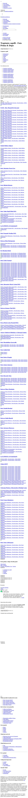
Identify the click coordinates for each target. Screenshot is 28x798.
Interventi (5, 3)
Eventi (4, 763)
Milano (4, 728)
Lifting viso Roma (7, 712)
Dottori (4, 56)
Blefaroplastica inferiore (8, 739)
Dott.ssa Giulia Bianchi (7, 418)
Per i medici (5, 28)
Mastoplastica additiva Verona (9, 718)
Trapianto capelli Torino (8, 81)
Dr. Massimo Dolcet (6, 250)
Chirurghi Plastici (6, 5)
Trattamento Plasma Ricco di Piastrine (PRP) (12, 738)
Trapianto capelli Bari (7, 68)
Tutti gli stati (3, 564)
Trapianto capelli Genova (8, 74)
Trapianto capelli (6, 38)
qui (24, 780)
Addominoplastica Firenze (8, 710)
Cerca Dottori (6, 4)
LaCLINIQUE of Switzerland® (9, 226)
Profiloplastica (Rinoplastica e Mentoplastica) (12, 746)
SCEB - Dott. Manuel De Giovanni (10, 108)
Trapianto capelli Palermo (8, 77)
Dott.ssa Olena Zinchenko (7, 389)
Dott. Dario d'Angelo (6, 357)
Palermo (5, 732)
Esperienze (5, 6)
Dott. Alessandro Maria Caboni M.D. (10, 284)
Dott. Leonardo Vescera (8, 701)
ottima (2, 588)
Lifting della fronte (7, 737)
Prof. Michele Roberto (6, 185)
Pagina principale (6, 37)
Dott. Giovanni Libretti (8, 700)
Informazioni (5, 54)
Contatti (4, 762)
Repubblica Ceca (8, 566)
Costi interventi (6, 772)
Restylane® (5, 747)
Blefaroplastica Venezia (8, 713)
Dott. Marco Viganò (7, 704)
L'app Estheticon (6, 765)
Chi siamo (5, 755)
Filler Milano (5, 719)
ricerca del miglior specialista (20, 85)
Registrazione (6, 26)
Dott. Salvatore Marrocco (7, 428)
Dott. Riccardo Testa (6, 376)
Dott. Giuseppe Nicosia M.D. (9, 703)
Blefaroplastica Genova (8, 721)
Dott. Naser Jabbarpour (7, 542)
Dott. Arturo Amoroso (6, 365)
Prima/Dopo (5, 59)
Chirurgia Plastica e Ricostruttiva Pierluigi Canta (14, 488)
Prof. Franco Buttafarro (7, 500)
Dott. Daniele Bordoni (6, 408)
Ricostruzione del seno (7, 741)
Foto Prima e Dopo (7, 771)
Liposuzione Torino (7, 722)
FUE (4, 745)
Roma (4, 727)
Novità (4, 769)
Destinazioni (5, 773)
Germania (3, 566)
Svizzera (5, 565)
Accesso (5, 27)
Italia (2, 565)
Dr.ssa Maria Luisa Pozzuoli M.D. (10, 322)
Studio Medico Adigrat (7, 145)
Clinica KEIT (4, 464)
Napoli (4, 729)
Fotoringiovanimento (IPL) (8, 750)
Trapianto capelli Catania (8, 70)
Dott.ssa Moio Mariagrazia (8, 241)
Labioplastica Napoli (7, 711)
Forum (4, 58)
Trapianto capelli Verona (8, 82)
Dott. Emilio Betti (5, 350)
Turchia (14, 566)
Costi (4, 57)
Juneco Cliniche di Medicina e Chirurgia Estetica (14, 332)
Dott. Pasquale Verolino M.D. (8, 233)
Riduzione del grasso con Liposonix (10, 736)
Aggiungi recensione (7, 8)
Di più (22, 597)
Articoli (4, 61)
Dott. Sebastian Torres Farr (8, 168)
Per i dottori (5, 764)
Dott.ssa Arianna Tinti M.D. (8, 308)
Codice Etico (5, 756)
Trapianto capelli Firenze (8, 71)
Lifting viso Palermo (7, 709)
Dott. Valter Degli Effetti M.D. (8, 211)
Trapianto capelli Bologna (8, 69)
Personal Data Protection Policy (9, 757)
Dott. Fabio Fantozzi (6, 260)
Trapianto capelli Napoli (8, 76)
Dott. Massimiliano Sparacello (9, 342)
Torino (4, 730)
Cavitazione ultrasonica (8, 749)
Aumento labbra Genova (8, 720)
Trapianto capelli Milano (8, 75)
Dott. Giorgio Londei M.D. (8, 702)
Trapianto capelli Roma (8, 79)
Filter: (2, 100)
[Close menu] (1, 1)
